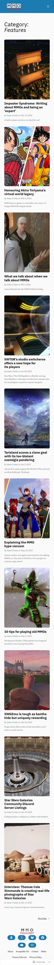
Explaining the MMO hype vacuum (19, 544)
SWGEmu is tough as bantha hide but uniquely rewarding (25, 716)
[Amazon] (11, 937)
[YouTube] (22, 945)
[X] (22, 937)
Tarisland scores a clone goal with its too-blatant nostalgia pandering (25, 456)
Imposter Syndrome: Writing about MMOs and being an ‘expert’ (25, 107)
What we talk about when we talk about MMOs (25, 278)
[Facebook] (43, 937)
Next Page (44, 919)
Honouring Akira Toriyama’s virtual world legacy (25, 192)
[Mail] (32, 945)
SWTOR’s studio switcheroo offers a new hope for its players (24, 363)
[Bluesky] (32, 937)
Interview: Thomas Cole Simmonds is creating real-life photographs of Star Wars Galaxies (26, 892)
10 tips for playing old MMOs (25, 631)
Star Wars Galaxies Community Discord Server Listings (19, 804)
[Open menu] (48, 6)
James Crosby (12, 116)
